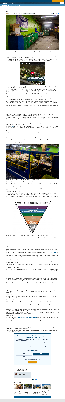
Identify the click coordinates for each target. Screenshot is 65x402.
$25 (41, 353)
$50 (24, 356)
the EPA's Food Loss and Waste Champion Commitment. (26, 317)
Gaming (34, 13)
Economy (25, 13)
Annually (36, 350)
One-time (29, 350)
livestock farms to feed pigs (52, 252)
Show (32, 397)
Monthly (32, 350)
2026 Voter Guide (4, 5)
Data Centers (10, 5)
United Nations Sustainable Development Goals (37, 324)
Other (41, 356)
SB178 (13, 126)
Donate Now (32, 362)
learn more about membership (35, 359)
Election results (15, 5)
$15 (24, 353)
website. (53, 322)
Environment (29, 13)
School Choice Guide (22, 5)
